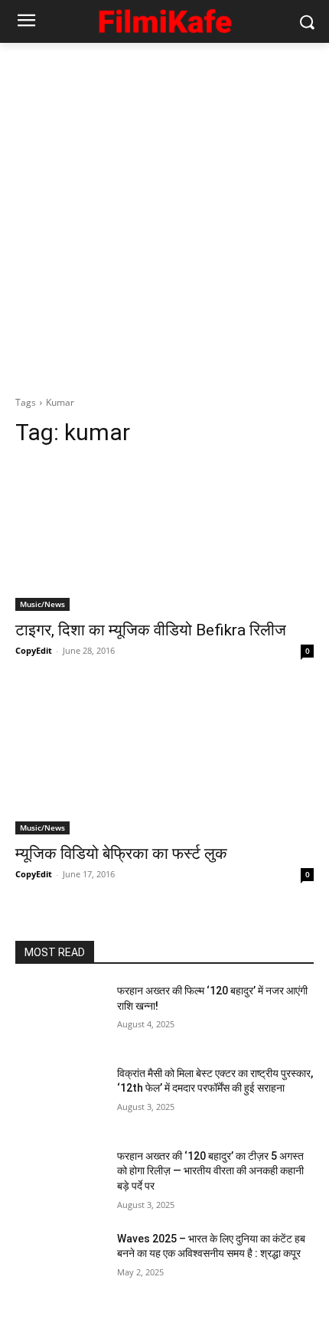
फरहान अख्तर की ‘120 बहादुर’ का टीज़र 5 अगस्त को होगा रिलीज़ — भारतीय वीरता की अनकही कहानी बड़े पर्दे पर (210, 1171)
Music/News (42, 604)
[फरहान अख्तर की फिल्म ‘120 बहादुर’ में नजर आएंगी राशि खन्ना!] (60, 1015)
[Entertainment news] (164, 18)
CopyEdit (33, 650)
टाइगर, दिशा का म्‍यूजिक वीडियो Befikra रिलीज (150, 630)
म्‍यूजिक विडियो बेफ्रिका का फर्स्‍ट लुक (121, 853)
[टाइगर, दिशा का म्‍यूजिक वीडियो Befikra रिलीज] (164, 536)
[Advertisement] (164, 215)
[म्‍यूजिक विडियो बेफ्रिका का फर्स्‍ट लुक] (164, 759)
